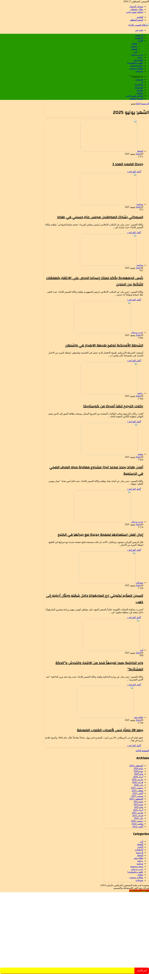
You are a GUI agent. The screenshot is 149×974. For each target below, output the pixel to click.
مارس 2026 (137, 779)
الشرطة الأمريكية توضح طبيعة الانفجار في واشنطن (104, 345)
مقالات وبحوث (136, 68)
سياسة (134, 46)
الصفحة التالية (142, 750)
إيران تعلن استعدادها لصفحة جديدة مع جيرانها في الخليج (100, 534)
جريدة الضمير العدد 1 (127, 164)
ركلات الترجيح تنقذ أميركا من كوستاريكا (113, 406)
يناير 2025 (138, 818)
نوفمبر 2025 (137, 790)
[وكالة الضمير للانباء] (138, 25)
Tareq (138, 154)
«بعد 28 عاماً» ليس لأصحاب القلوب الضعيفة (110, 730)
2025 (138, 103)
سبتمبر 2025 (137, 796)
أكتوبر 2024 (137, 826)
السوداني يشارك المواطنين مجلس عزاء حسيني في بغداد (100, 217)
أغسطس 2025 (136, 799)
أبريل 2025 (138, 810)
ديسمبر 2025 (137, 787)
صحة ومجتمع (137, 65)
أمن (135, 52)
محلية (134, 43)
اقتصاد (134, 49)
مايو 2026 (138, 774)
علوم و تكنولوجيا (135, 63)
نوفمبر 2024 (137, 823)
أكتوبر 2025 (137, 793)
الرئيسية (139, 35)
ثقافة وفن (138, 60)
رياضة (140, 57)
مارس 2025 (137, 812)
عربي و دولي (137, 54)
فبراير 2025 (137, 815)
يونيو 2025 (138, 804)
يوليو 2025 (138, 801)
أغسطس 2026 (136, 765)
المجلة (140, 855)
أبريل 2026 (138, 776)
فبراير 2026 (137, 782)
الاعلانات (139, 38)
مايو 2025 (138, 807)
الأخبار (140, 40)
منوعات (139, 71)
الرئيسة (139, 852)
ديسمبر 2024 (137, 821)
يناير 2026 (138, 785)
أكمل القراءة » (134, 171)
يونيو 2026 (138, 771)
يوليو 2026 (138, 768)
